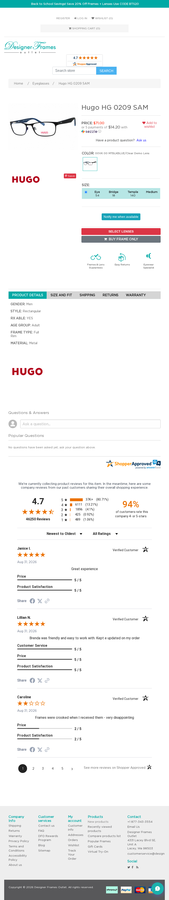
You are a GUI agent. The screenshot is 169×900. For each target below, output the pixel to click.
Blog (41, 845)
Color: (88, 153)
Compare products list (104, 836)
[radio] (84, 499)
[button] (106, 129)
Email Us (133, 826)
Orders (73, 840)
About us (15, 865)
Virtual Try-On (98, 851)
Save (71, 175)
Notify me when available (121, 216)
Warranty (15, 836)
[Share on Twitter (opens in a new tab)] (39, 601)
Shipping (15, 825)
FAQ (41, 830)
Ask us (141, 140)
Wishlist (73, 845)
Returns (14, 830)
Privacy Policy (19, 841)
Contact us (46, 825)
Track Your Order (72, 854)
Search (106, 71)
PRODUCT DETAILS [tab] (27, 295)
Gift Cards (95, 846)
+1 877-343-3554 (139, 821)
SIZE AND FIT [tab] (61, 295)
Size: (86, 185)
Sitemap (44, 850)
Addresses (75, 835)
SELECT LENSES (121, 231)
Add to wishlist (150, 124)
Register (63, 18)
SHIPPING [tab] (87, 295)
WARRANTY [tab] (136, 295)
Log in (82, 18)
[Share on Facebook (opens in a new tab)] (32, 601)
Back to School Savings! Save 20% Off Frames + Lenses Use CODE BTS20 (85, 4)
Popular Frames (99, 841)
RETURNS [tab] (110, 295)
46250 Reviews (42, 519)
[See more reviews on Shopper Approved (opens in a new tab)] (47, 601)
